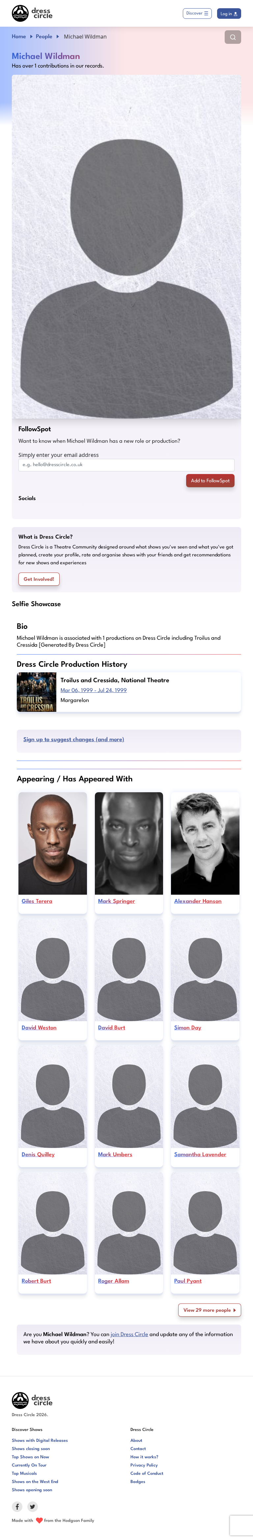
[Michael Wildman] (126, 247)
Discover (194, 13)
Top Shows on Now (30, 1457)
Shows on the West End (35, 1482)
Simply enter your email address (58, 455)
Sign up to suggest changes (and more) (73, 739)
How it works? (144, 1457)
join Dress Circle (129, 1334)
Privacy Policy (144, 1465)
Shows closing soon (31, 1449)
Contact (138, 1449)
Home (19, 37)
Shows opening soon (32, 1490)
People (44, 37)
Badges (137, 1482)
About (136, 1441)
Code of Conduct (146, 1473)
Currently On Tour (29, 1465)
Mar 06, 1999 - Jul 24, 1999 (94, 690)
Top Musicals (24, 1473)
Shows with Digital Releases (40, 1441)
